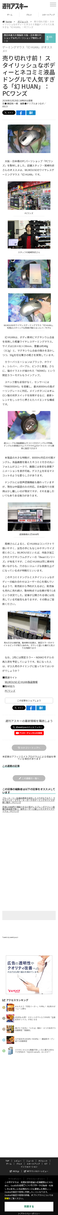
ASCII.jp (16, 1171)
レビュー (17, 1160)
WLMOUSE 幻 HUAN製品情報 (21, 682)
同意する (29, 1206)
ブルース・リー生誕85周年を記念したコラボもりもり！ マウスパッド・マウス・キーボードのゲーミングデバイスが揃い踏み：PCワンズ (28, 800)
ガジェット (22, 21)
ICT (46, 1163)
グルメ (29, 14)
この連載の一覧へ (30, 778)
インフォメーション (29, 1166)
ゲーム (9, 14)
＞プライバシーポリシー (29, 1214)
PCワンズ (10, 691)
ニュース (30, 1160)
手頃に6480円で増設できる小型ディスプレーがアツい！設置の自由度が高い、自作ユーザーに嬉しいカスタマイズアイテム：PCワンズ (28, 809)
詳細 (7, 1198)
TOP (7, 1160)
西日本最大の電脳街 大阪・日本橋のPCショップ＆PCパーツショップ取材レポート (23, 38)
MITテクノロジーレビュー (37, 1171)
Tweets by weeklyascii (10, 937)
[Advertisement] (29, 841)
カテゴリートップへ (30, 747)
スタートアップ (48, 14)
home (9, 21)
